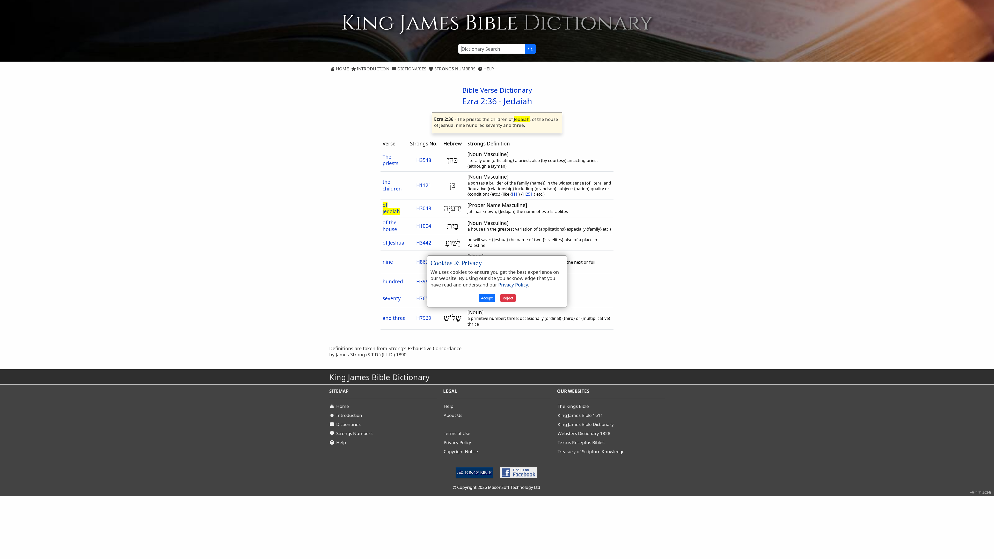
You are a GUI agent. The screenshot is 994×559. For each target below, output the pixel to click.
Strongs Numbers (454, 69)
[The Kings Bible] (475, 472)
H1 (514, 194)
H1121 (423, 185)
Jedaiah (517, 101)
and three (394, 318)
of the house (390, 226)
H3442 (423, 242)
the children (392, 185)
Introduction (372, 69)
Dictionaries (411, 69)
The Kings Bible (573, 406)
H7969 (423, 318)
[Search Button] (530, 49)
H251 (528, 194)
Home (342, 69)
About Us (453, 415)
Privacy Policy (457, 442)
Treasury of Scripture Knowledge (591, 451)
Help (488, 69)
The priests (390, 160)
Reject (508, 298)
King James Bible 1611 (580, 415)
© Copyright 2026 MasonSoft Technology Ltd (496, 487)
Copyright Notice (461, 451)
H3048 (423, 208)
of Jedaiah (391, 208)
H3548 (423, 160)
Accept (487, 298)
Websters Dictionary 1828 (584, 433)
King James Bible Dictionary (586, 424)
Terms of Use (457, 433)
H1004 (423, 226)
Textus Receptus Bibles (581, 442)
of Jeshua (393, 242)
